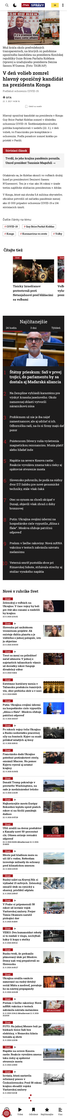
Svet (17, 257)
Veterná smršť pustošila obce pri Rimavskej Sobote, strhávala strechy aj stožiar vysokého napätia (36, 567)
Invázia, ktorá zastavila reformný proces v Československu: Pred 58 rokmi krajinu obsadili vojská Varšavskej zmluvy (22, 1082)
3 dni (33, 328)
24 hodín (11, 328)
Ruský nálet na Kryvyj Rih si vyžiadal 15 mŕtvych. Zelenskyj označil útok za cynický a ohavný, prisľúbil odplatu (22, 885)
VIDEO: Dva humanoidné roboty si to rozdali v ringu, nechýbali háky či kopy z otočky (22, 936)
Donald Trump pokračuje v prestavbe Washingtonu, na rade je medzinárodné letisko (20, 786)
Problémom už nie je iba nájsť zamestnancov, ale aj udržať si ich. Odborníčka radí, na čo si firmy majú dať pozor (37, 423)
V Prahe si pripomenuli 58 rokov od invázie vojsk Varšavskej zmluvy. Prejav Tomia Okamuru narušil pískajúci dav (19, 911)
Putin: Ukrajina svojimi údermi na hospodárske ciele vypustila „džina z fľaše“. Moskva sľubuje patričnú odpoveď (34, 525)
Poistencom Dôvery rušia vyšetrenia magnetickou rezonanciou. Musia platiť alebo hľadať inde (36, 445)
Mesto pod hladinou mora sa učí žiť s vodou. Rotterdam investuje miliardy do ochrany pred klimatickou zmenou (21, 860)
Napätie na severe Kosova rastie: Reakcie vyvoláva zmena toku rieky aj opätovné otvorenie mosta (36, 464)
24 (55, 5)
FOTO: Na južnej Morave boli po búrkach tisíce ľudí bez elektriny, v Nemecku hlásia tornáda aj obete (22, 1031)
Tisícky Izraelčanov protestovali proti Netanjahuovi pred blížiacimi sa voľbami (33, 292)
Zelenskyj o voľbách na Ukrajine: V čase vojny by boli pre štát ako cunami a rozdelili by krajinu (21, 608)
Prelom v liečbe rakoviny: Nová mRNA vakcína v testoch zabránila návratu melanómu (36, 547)
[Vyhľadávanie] (7, 5)
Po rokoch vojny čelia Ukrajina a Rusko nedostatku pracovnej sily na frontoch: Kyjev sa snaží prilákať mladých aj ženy (22, 735)
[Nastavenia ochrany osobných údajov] (6, 1113)
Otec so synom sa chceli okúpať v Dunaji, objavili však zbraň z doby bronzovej (32, 504)
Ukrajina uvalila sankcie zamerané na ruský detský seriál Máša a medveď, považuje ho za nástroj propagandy (22, 983)
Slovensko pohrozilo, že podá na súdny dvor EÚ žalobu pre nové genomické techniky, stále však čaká (36, 484)
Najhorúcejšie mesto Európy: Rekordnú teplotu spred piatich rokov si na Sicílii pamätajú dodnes (22, 809)
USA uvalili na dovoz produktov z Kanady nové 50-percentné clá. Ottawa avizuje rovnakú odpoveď (22, 833)
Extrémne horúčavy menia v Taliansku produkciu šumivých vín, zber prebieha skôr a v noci (22, 687)
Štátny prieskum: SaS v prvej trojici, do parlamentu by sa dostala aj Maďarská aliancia (35, 376)
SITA (9, 97)
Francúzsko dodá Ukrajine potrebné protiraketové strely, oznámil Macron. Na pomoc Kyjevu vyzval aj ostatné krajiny (21, 761)
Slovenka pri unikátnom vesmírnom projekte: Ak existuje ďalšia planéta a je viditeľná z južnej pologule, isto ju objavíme (22, 634)
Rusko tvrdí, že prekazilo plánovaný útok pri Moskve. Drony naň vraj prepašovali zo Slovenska (21, 959)
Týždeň (55, 328)
